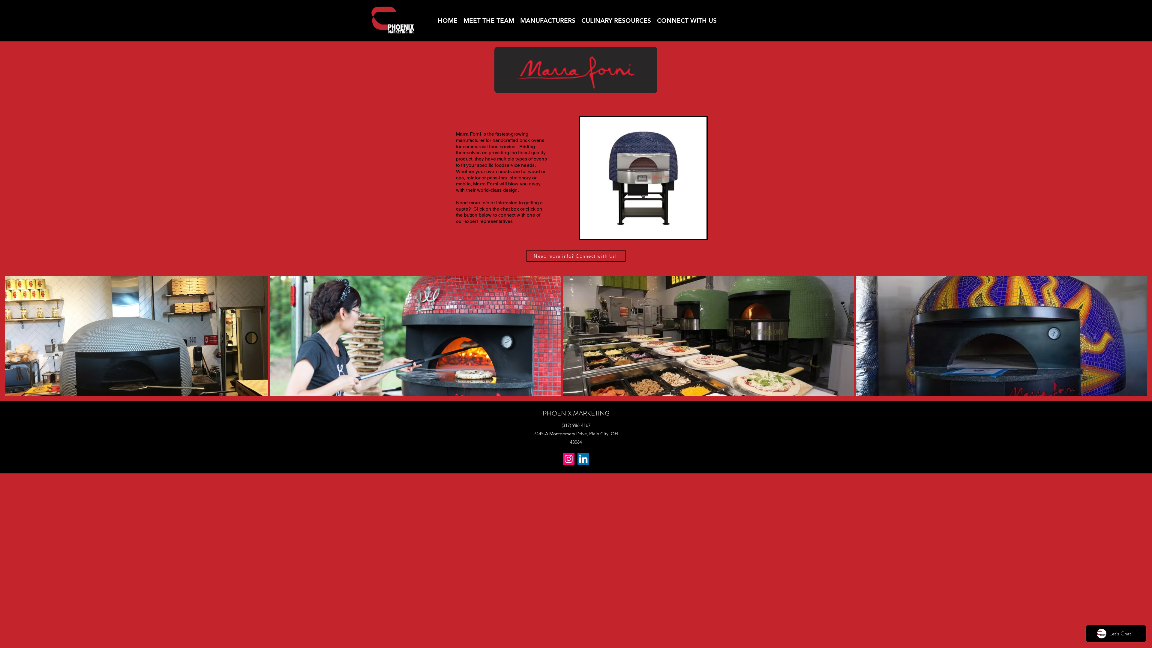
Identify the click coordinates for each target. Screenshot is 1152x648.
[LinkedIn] (583, 459)
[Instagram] (568, 459)
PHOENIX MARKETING (576, 413)
